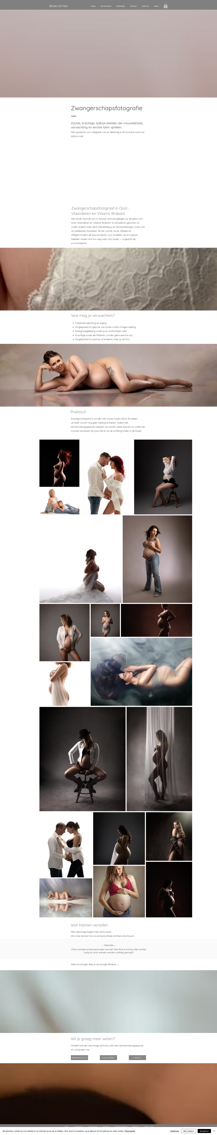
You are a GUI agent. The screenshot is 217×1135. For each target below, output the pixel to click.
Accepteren (204, 1131)
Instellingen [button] (174, 1131)
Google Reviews (108, 964)
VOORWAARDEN (120, 1127)
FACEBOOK (81, 1127)
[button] (106, 6)
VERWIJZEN (148, 1127)
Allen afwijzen (188, 1131)
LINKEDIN (105, 1127)
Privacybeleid (130, 1131)
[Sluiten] (213, 1131)
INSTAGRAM (95, 1127)
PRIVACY (135, 1127)
